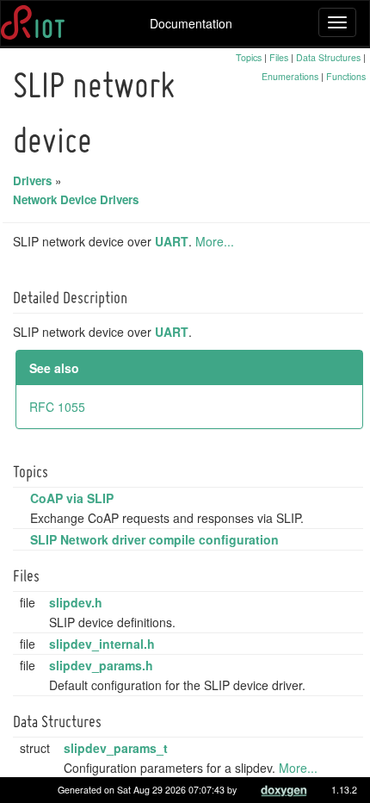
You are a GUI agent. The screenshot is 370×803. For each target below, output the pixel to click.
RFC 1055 (57, 406)
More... (214, 241)
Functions (346, 76)
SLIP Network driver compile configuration (154, 539)
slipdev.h (75, 602)
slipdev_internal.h (102, 643)
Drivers (32, 180)
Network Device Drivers (76, 199)
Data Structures (328, 57)
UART (171, 241)
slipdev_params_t (116, 747)
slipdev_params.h (101, 665)
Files (278, 57)
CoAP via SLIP (72, 498)
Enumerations (290, 76)
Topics (249, 57)
